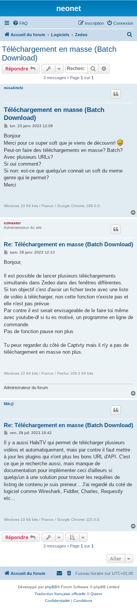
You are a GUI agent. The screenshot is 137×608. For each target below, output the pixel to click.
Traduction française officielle (60, 594)
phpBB (51, 587)
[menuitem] (20, 23)
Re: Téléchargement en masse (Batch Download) (68, 244)
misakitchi (13, 88)
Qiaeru (96, 594)
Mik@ (9, 404)
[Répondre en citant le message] (116, 94)
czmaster (12, 223)
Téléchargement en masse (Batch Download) (59, 53)
